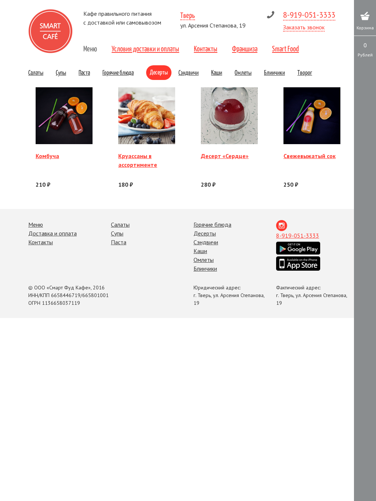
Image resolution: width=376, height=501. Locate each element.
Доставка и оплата (52, 233)
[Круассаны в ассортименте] (146, 115)
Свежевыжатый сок (309, 156)
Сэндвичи (188, 72)
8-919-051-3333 (309, 15)
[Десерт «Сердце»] (229, 115)
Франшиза (244, 48)
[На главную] (50, 31)
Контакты (205, 48)
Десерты (159, 72)
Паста (84, 72)
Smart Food (285, 48)
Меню (90, 48)
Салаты (35, 72)
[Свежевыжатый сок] (311, 115)
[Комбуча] (64, 115)
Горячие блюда (118, 72)
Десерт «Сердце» (225, 156)
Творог (304, 72)
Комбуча (47, 156)
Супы (61, 72)
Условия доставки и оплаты (145, 48)
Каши (216, 72)
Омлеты (243, 72)
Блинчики (274, 72)
